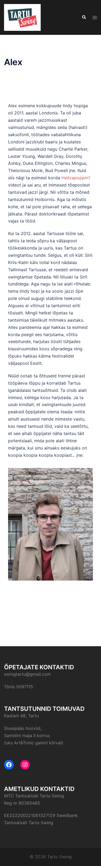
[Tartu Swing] (22, 17)
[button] (84, 17)
